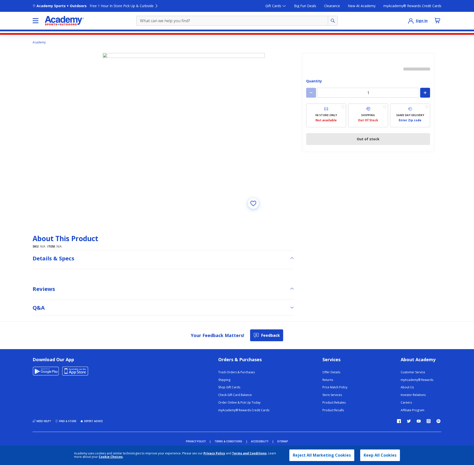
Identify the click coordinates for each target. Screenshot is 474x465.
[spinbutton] (368, 93)
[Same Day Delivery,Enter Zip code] (410, 115)
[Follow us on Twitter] (409, 421)
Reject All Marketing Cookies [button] (322, 455)
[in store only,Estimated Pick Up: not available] (326, 115)
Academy (39, 42)
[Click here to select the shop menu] (36, 21)
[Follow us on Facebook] (399, 421)
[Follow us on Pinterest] (438, 421)
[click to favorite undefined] (253, 203)
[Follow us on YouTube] (419, 421)
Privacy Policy (214, 453)
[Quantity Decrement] (311, 93)
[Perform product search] (333, 21)
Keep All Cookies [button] (380, 455)
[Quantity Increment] (425, 93)
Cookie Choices (111, 457)
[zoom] (184, 134)
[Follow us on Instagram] (429, 421)
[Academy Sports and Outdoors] (64, 21)
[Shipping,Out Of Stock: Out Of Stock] (368, 115)
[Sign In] (411, 21)
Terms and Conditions (249, 453)
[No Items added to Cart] (437, 20)
